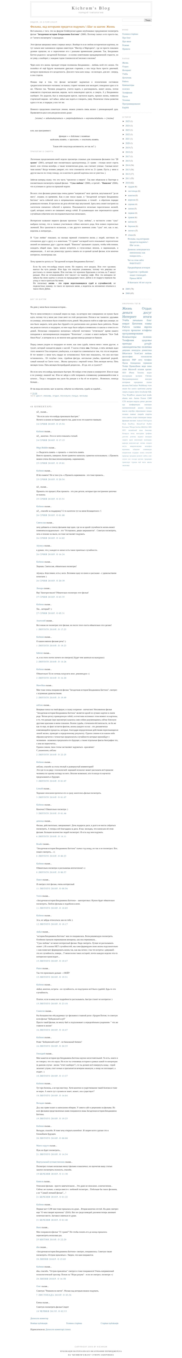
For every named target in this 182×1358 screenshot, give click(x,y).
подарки (135, 452)
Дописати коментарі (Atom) (58, 1329)
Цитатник (126, 77)
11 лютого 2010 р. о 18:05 (52, 908)
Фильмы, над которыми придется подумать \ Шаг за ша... (138, 242)
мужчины (126, 449)
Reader (39, 843)
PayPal (149, 424)
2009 (128, 288)
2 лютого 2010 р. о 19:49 (51, 697)
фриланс (126, 359)
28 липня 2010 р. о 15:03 (51, 1259)
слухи (124, 459)
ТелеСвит (138, 353)
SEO (124, 372)
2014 (128, 165)
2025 (128, 121)
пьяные (133, 414)
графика (149, 433)
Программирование (131, 103)
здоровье (147, 340)
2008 (128, 293)
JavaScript (143, 391)
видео (149, 372)
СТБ (124, 401)
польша (125, 414)
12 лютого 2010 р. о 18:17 (52, 924)
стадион (131, 391)
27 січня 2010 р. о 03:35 (50, 596)
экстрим (139, 375)
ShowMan (40, 685)
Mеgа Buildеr (42, 447)
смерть (125, 391)
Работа (125, 81)
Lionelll (39, 788)
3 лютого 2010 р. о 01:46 (51, 813)
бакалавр (148, 430)
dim (38, 1247)
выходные (140, 433)
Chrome (148, 375)
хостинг (133, 420)
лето (140, 359)
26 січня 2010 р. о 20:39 (50, 580)
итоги (147, 316)
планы (148, 323)
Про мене (126, 41)
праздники (138, 382)
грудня (131, 186)
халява (137, 326)
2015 (128, 160)
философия (127, 356)
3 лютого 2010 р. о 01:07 (51, 780)
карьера (125, 443)
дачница (40, 820)
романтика (147, 350)
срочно (140, 459)
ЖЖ (150, 427)
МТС (124, 430)
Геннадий (40, 1053)
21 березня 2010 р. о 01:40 (52, 1219)
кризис (148, 369)
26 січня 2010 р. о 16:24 (50, 554)
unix (130, 398)
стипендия (142, 417)
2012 (128, 173)
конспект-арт (134, 443)
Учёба (125, 73)
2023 (128, 130)
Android (139, 420)
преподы (127, 343)
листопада (133, 191)
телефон (148, 359)
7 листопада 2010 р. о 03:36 (54, 1294)
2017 (128, 156)
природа (125, 456)
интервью (126, 382)
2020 (128, 143)
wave (150, 385)
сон (129, 459)
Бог (146, 427)
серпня (131, 204)
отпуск (126, 330)
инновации (138, 440)
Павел (39, 879)
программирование (132, 333)
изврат (125, 323)
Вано (38, 1227)
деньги (127, 312)
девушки (126, 350)
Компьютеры (128, 85)
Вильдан (40, 1103)
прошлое (136, 330)
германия (147, 362)
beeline (138, 427)
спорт (135, 417)
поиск (142, 452)
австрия (130, 401)
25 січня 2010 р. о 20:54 (50, 479)
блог (149, 320)
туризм (134, 462)
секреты (148, 414)
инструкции (127, 375)
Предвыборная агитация (139, 267)
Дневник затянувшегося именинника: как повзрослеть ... (139, 252)
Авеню (136, 398)
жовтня (131, 195)
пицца (75, 396)
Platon (39, 968)
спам (124, 369)
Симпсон (40, 1010)
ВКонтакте (127, 353)
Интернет (126, 70)
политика (147, 346)
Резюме (125, 45)
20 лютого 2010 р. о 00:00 (52, 1138)
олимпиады (147, 449)
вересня (132, 199)
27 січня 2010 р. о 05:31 (50, 613)
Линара (39, 588)
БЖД (143, 427)
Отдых (56, 396)
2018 (128, 151)
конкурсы (136, 350)
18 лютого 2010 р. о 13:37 (52, 1075)
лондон (149, 443)
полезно (126, 88)
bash (144, 395)
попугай (148, 452)
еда (123, 404)
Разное (143, 398)
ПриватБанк (134, 366)
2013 (128, 169)
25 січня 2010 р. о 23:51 (50, 498)
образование (141, 411)
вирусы (136, 401)
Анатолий (41, 620)
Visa (124, 395)
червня (131, 212)
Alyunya (40, 545)
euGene (39, 705)
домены (133, 436)
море (144, 366)
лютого (131, 230)
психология (146, 356)
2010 (128, 182)
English (125, 107)
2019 (128, 147)
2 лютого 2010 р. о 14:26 (51, 661)
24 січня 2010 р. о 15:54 (50, 423)
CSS (144, 420)
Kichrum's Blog (91, 8)
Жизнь (125, 62)
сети (124, 417)
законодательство (131, 346)
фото (137, 391)
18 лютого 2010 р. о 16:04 (52, 1095)
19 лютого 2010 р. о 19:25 (52, 1118)
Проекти (126, 48)
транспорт (126, 462)
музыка (149, 407)
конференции (134, 404)
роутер (149, 388)
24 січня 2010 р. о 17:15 (50, 440)
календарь (148, 440)
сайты (145, 456)
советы (129, 417)
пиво (149, 366)
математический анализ (132, 407)
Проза (125, 96)
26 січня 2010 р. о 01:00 (50, 515)
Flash (124, 424)
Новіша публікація (38, 1323)
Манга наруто (42, 1145)
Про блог (126, 37)
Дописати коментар (39, 1318)
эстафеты (147, 330)
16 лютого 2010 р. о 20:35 (52, 1046)
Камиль (39, 1181)
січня (130, 234)
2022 (128, 134)
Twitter (125, 366)
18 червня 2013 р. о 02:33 (51, 1311)
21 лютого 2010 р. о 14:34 (52, 1154)
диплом (148, 401)
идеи (131, 440)
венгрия (148, 379)
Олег (38, 1286)
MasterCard (141, 424)
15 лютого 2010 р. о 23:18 (52, 1003)
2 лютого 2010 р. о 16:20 (51, 677)
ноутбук (131, 411)
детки (142, 401)
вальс (133, 433)
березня (132, 226)
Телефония (127, 92)
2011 (128, 178)
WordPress (131, 395)
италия (141, 369)
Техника (126, 100)
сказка (149, 382)
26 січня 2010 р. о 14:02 (50, 538)
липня (131, 208)
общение (136, 449)
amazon (139, 395)
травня (131, 217)
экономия (125, 465)
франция (125, 420)
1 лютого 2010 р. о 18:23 (51, 645)
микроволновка (135, 446)
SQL (150, 391)
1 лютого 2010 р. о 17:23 (51, 629)
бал (129, 388)
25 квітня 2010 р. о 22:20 (51, 1239)
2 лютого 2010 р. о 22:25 (51, 754)
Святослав (41, 522)
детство (125, 436)
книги (134, 388)
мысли (125, 411)
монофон (148, 446)
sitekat (39, 931)
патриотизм (126, 452)
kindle (149, 395)
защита (125, 440)
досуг (39, 396)
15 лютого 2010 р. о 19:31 (52, 977)
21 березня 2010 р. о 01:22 (52, 1196)
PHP (134, 359)
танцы (149, 417)
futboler (39, 652)
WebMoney (143, 385)
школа (149, 462)
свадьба (141, 414)
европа (148, 326)
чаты (144, 462)
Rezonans (125, 427)
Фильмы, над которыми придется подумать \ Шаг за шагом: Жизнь (72, 26)
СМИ (149, 398)
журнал (140, 436)
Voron (39, 895)
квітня (131, 221)
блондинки (135, 362)
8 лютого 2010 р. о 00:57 (51, 872)
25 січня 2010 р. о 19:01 (50, 463)
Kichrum (40, 431)
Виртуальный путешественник (50, 1161)
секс (150, 456)
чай (139, 462)
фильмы (84, 396)
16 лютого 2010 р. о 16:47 (52, 1029)
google (148, 343)
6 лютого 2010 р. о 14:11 (51, 836)
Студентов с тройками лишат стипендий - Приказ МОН (138, 275)
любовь (47, 396)
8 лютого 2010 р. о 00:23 (51, 855)
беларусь (125, 433)
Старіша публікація (109, 1323)
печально (65, 396)
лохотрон (148, 404)
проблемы (141, 388)
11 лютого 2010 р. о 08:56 (52, 888)
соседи (134, 459)
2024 (128, 125)
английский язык (135, 430)
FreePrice (131, 424)
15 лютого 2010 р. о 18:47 (52, 960)
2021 (128, 138)
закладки (148, 436)
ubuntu (125, 398)
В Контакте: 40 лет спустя (139, 282)
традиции (148, 459)
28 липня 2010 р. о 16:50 (51, 1278)
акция (124, 388)
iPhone (131, 372)
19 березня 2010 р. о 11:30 (52, 1173)
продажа (133, 456)
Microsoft (132, 369)
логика (142, 443)
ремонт (139, 456)
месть (124, 446)
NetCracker (133, 385)
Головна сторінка (74, 1323)
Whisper (132, 427)
